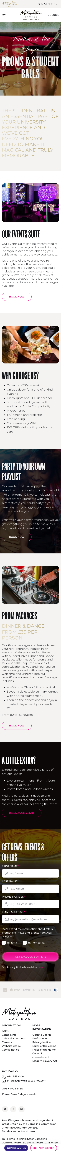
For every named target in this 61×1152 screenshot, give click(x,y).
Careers (7, 1042)
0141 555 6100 (15, 1076)
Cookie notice (10, 1049)
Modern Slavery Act (44, 1060)
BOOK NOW (16, 296)
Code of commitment (40, 1055)
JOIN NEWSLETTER (43, 1148)
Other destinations (14, 1038)
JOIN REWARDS (16, 1147)
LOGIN (55, 15)
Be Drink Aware (33, 1142)
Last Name (10, 881)
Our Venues (47, 4)
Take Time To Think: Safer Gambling (24, 1138)
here (40, 967)
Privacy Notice (41, 1042)
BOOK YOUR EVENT (21, 812)
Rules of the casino (44, 1045)
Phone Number (13, 896)
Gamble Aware (11, 1142)
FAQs (5, 1031)
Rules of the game (44, 1049)
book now (16, 725)
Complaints (9, 1034)
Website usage (11, 1045)
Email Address (13, 912)
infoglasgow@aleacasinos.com (26, 1080)
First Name (10, 866)
